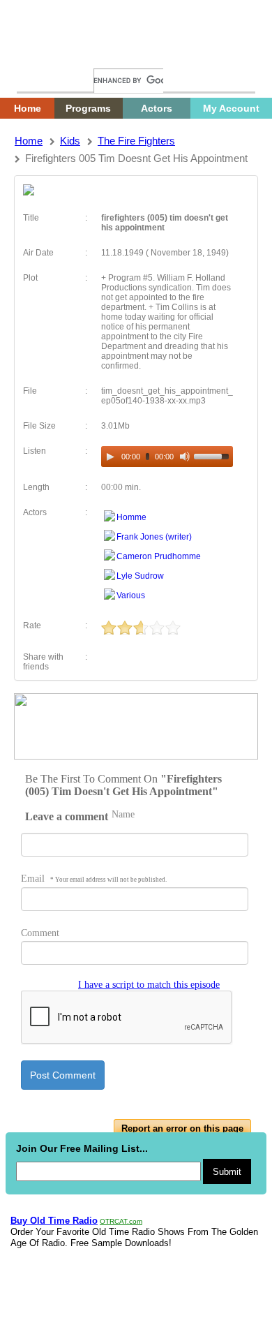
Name (123, 814)
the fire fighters (136, 141)
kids (70, 141)
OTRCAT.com (121, 1221)
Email (94, 878)
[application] (167, 456)
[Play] (110, 456)
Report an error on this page (182, 1128)
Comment (40, 933)
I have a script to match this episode (149, 984)
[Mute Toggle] (184, 456)
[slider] (213, 455)
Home (38, 54)
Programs (88, 108)
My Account (231, 108)
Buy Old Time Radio (54, 1220)
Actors (156, 108)
